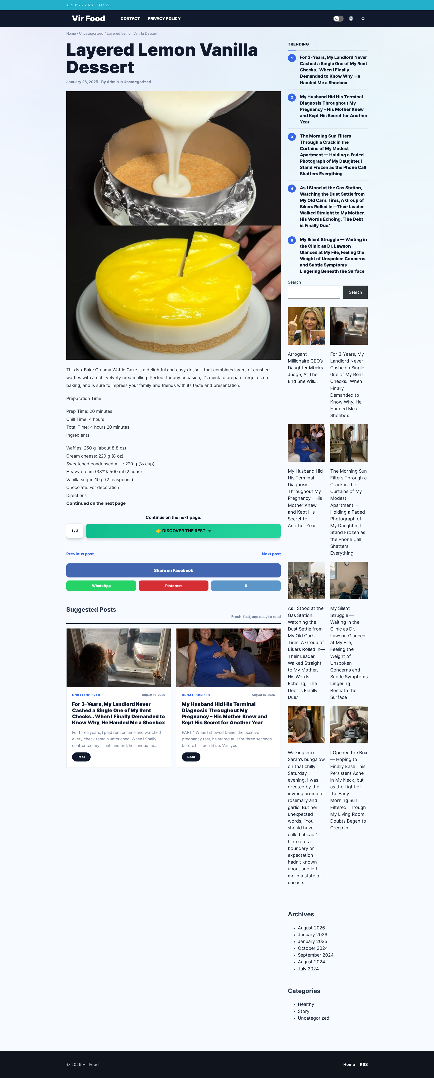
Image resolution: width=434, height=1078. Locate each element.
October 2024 (313, 948)
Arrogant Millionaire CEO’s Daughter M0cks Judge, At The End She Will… (305, 367)
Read (81, 757)
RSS (364, 1064)
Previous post (80, 553)
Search (294, 282)
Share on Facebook (173, 570)
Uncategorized (91, 33)
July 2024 (308, 968)
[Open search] (363, 18)
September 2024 (316, 955)
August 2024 (311, 961)
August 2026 (311, 927)
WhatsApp (101, 585)
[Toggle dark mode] (338, 19)
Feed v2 (103, 5)
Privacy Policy (164, 18)
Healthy (306, 1004)
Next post (271, 553)
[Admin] (351, 18)
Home (71, 33)
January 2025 (312, 941)
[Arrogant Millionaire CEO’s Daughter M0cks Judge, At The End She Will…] (306, 326)
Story (303, 1011)
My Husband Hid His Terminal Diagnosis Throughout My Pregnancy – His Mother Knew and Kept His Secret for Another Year (224, 713)
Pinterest (173, 585)
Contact (130, 18)
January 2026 (312, 934)
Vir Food (88, 18)
